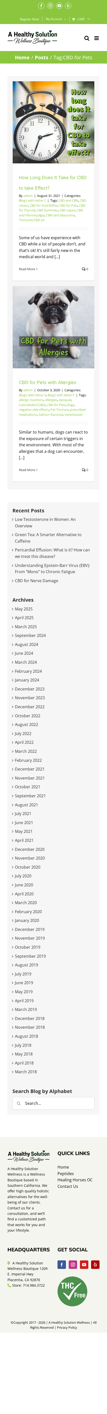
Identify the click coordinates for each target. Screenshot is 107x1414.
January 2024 (27, 680)
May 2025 (24, 609)
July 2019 (23, 974)
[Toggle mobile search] (86, 38)
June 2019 (24, 982)
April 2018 (24, 1063)
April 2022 (24, 742)
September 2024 (30, 635)
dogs (70, 405)
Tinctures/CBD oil (31, 220)
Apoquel (65, 400)
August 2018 (26, 1036)
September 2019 (30, 956)
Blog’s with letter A (32, 395)
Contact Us (67, 1186)
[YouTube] (84, 1264)
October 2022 (27, 716)
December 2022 (30, 707)
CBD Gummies (47, 210)
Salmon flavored (51, 414)
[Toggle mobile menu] (97, 38)
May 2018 (24, 1054)
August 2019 (26, 965)
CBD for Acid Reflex (44, 205)
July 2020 (23, 876)
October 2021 (27, 787)
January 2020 (27, 920)
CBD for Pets (68, 205)
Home (63, 1167)
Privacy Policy (67, 1327)
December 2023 (30, 689)
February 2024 (28, 671)
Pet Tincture (59, 409)
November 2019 (30, 938)
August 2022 (26, 724)
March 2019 (26, 1009)
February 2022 (28, 760)
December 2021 (30, 769)
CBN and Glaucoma (60, 215)
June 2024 (24, 653)
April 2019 (24, 1000)
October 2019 (27, 947)
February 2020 (28, 911)
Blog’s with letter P (61, 395)
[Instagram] (73, 1264)
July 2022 (23, 733)
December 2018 (30, 1018)
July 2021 (23, 813)
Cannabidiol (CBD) (32, 405)
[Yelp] (95, 1264)
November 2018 (30, 1027)
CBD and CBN (68, 200)
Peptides (65, 1173)
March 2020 (26, 902)
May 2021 (24, 831)
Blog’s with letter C (32, 200)
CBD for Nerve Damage (36, 580)
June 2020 (24, 885)
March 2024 (26, 662)
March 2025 (26, 626)
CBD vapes (67, 210)
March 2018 (26, 1072)
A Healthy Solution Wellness (69, 1322)
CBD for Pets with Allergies (47, 382)
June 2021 (24, 822)
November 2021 (30, 778)
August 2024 (26, 644)
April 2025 (24, 617)
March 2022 (26, 751)
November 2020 (30, 858)
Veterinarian (73, 414)
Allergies (51, 400)
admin (28, 195)
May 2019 (24, 991)
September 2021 (30, 796)
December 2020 (30, 849)
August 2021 (26, 805)
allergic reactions (31, 400)
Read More (27, 269)
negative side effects (34, 409)
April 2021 (24, 840)
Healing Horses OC (75, 1180)
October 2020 (27, 867)
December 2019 (30, 929)
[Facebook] (61, 1264)
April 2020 (24, 894)
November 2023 (30, 697)
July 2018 (23, 1045)
